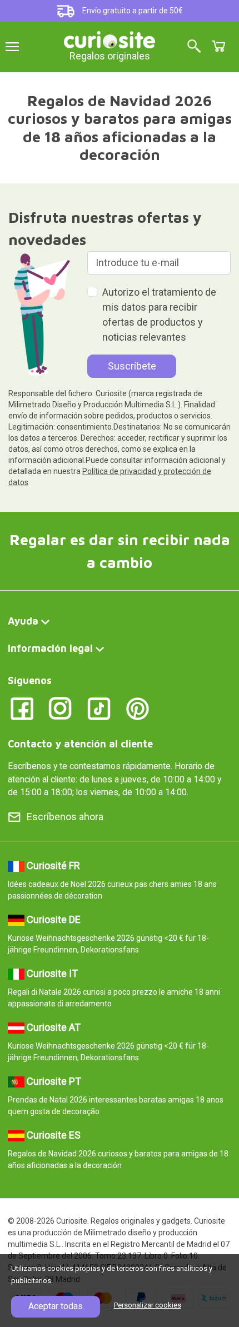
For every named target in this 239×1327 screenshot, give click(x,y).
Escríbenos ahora (65, 816)
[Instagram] (60, 708)
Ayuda (23, 621)
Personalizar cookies (147, 1305)
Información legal (50, 648)
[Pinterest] (137, 708)
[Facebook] (21, 708)
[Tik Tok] (99, 708)
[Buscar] (194, 47)
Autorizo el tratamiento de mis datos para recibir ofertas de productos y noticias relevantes (159, 314)
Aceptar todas (55, 1306)
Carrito (218, 46)
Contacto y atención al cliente (80, 744)
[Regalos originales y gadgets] (109, 38)
